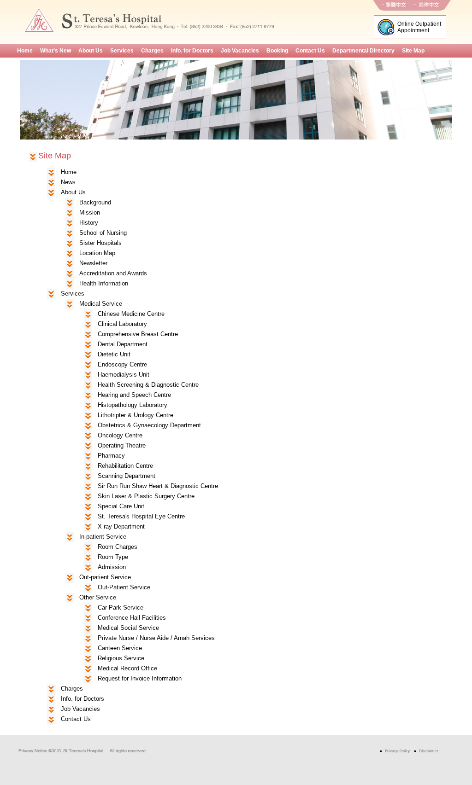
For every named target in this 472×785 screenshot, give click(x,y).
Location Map (97, 253)
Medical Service (100, 303)
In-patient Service (102, 536)
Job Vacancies (80, 708)
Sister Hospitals (100, 242)
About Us (73, 192)
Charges (72, 688)
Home (69, 172)
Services (72, 293)
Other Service (97, 597)
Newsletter (93, 263)
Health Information (103, 283)
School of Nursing (103, 232)
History (88, 222)
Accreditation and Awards (113, 273)
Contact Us (76, 718)
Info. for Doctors (82, 698)
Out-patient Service (105, 577)
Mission (89, 212)
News (68, 182)
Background (95, 202)
